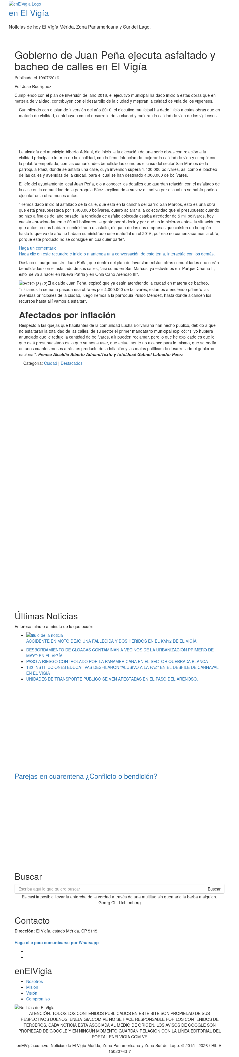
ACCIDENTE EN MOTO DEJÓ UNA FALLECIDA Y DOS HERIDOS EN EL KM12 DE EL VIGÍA (111, 641)
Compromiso (38, 999)
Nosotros (34, 981)
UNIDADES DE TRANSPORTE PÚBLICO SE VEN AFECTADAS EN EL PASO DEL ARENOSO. (112, 679)
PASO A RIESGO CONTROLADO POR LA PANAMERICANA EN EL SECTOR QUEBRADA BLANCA (117, 661)
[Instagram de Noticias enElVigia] (228, 39)
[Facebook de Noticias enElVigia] (219, 39)
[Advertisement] (125, 134)
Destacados (71, 363)
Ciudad (50, 363)
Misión (32, 987)
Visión (31, 993)
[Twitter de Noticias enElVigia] (224, 39)
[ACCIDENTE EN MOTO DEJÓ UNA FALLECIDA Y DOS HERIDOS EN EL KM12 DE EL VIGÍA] (125, 635)
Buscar (214, 889)
